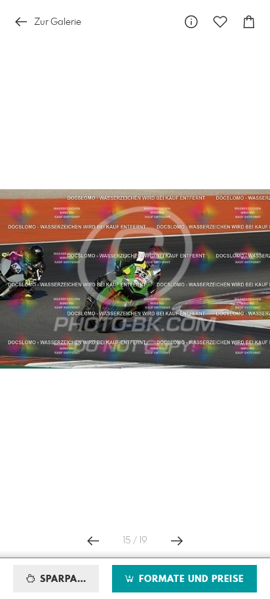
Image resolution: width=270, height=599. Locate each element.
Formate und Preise (190, 579)
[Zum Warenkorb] (249, 22)
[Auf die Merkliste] (220, 22)
